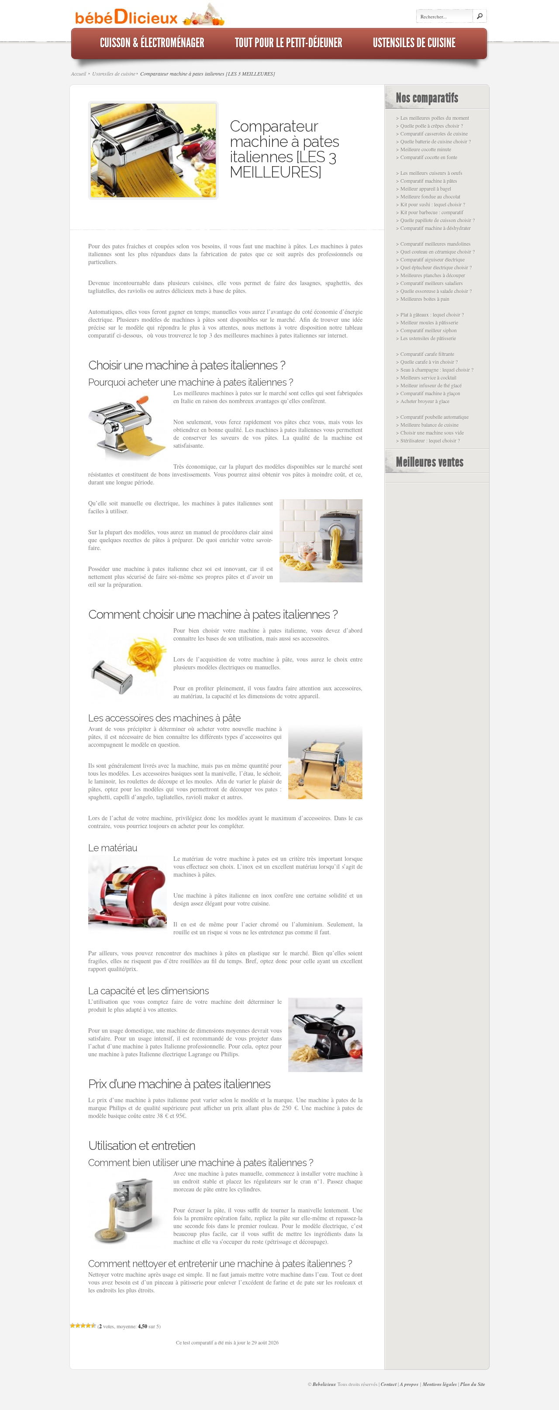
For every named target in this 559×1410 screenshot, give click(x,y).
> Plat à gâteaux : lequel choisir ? (430, 314)
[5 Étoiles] (93, 1325)
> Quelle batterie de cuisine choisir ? (433, 141)
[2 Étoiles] (77, 1325)
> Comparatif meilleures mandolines (433, 243)
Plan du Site (472, 1384)
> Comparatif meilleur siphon (426, 330)
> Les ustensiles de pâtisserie (426, 337)
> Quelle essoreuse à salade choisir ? (434, 290)
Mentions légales (440, 1384)
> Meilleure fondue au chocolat (428, 196)
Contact (389, 1384)
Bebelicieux (324, 1384)
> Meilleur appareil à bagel (423, 188)
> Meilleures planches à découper (430, 275)
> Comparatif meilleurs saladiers (429, 282)
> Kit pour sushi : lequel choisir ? (430, 204)
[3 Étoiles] (83, 1325)
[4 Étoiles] (88, 1325)
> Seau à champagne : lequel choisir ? (434, 369)
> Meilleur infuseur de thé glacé (429, 385)
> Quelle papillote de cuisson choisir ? (435, 219)
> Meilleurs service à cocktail (426, 377)
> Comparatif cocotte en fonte (426, 156)
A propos (409, 1384)
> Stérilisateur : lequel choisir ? (428, 440)
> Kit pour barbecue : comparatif (429, 212)
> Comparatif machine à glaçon (428, 393)
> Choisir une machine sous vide (430, 432)
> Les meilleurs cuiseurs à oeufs (429, 172)
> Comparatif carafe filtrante (425, 353)
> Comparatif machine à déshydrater (433, 227)
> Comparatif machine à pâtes (426, 180)
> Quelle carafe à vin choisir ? (427, 361)
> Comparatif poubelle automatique (432, 416)
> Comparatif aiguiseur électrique (430, 259)
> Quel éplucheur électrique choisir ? (434, 267)
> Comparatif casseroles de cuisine (432, 133)
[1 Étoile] (72, 1325)
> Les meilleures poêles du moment (432, 117)
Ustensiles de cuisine (113, 73)
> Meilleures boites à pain (422, 298)
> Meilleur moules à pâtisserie (427, 322)
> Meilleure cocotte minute (423, 149)
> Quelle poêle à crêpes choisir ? (429, 125)
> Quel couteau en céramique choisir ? (435, 251)
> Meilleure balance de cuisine (427, 424)
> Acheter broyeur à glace (422, 400)
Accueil (78, 73)
